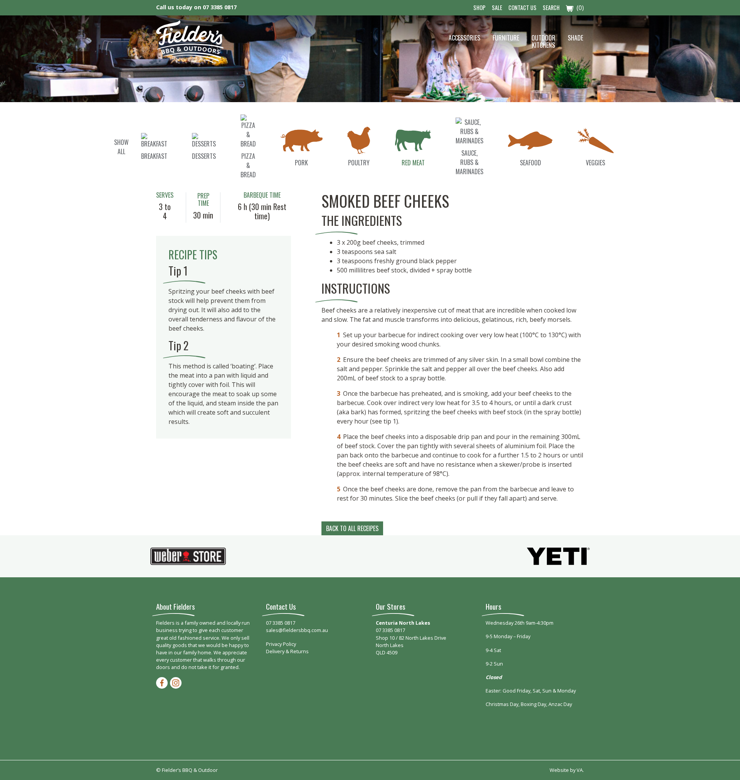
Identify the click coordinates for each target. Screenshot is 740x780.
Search (551, 7)
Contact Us (522, 7)
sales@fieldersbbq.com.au (297, 630)
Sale (497, 7)
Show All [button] (121, 147)
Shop (479, 7)
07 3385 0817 (220, 7)
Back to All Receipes (352, 528)
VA (580, 770)
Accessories (464, 37)
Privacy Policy (281, 643)
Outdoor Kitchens (543, 41)
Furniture (506, 37)
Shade (575, 37)
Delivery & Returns (287, 651)
